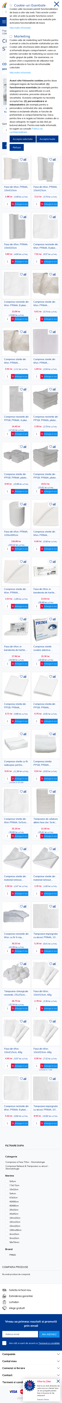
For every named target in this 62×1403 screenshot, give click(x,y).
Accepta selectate (23, 138)
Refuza (17, 147)
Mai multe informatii (20, 27)
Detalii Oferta (43, 1399)
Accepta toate (47, 138)
